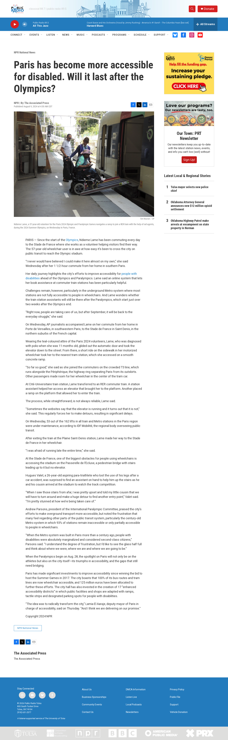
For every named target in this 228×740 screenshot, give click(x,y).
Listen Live (131, 697)
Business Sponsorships (94, 697)
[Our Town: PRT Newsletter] (189, 113)
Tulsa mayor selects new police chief (189, 188)
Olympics (72, 240)
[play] (14, 24)
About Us (87, 689)
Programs (119, 34)
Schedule (140, 34)
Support (159, 34)
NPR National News (24, 52)
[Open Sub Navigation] (25, 34)
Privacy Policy (177, 689)
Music (81, 34)
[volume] (25, 24)
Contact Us (87, 712)
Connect (16, 34)
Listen (50, 34)
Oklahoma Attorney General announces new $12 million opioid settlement (191, 205)
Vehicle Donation (179, 712)
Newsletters (132, 712)
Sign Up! (189, 160)
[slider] (30, 24)
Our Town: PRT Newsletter (189, 136)
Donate (209, 9)
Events (34, 34)
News (65, 34)
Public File (175, 697)
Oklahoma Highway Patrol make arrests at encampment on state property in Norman (190, 224)
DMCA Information (136, 689)
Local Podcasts (134, 704)
